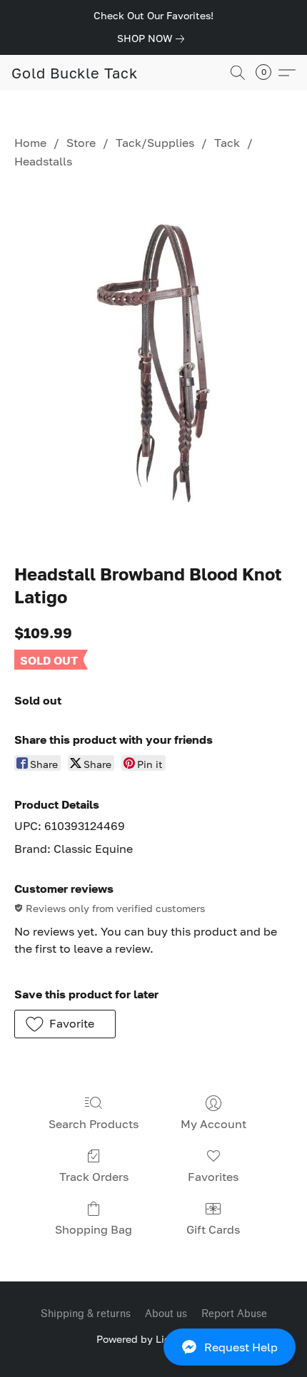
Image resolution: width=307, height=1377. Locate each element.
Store (81, 142)
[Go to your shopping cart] (267, 73)
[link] (153, 38)
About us (166, 1314)
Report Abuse (234, 1314)
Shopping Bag (93, 1229)
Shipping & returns (86, 1314)
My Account (213, 1124)
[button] (153, 1347)
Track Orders (94, 1176)
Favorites (213, 1176)
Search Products (94, 1124)
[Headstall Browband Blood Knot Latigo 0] (153, 363)
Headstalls (43, 161)
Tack (227, 142)
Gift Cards (213, 1229)
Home (30, 142)
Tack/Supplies (155, 142)
